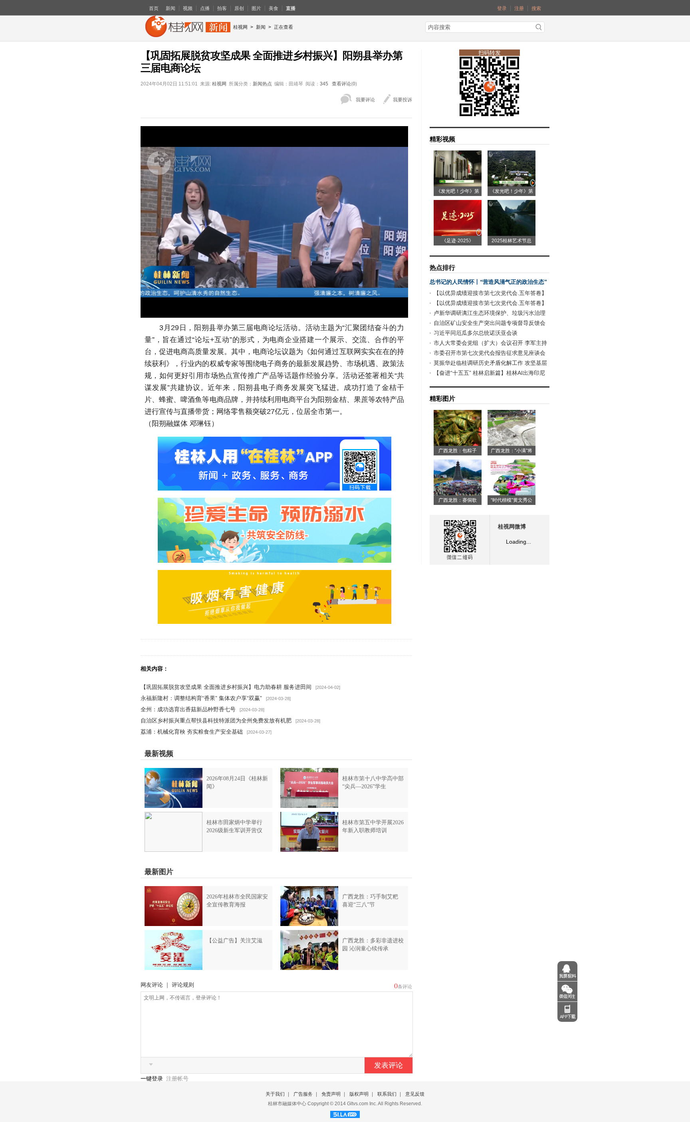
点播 (205, 8)
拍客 (222, 8)
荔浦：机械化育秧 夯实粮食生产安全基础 (192, 731)
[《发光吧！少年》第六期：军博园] (458, 183)
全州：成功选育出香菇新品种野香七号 (188, 709)
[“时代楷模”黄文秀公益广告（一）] (511, 492)
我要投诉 (402, 100)
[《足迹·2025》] (458, 233)
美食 (273, 8)
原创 (239, 8)
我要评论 (365, 100)
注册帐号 (177, 1078)
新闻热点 (262, 84)
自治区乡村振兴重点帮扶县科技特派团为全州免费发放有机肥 (216, 720)
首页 (154, 8)
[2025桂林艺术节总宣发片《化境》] (511, 233)
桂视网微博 (512, 527)
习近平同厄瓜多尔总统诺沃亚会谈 (476, 333)
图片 (256, 8)
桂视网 (240, 27)
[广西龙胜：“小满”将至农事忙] (511, 443)
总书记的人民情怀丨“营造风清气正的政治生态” (488, 282)
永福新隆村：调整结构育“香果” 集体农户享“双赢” (201, 698)
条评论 (405, 986)
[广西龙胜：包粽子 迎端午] (458, 443)
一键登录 (153, 1078)
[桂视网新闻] (187, 34)
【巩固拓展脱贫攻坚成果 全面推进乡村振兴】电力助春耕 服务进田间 (226, 687)
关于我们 (275, 1094)
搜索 (536, 8)
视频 (187, 8)
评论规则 (183, 985)
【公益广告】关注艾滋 (234, 941)
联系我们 (387, 1094)
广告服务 (303, 1094)
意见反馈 (414, 1094)
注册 (519, 8)
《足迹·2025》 (458, 240)
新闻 (170, 8)
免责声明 (331, 1094)
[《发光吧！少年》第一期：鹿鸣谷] (511, 183)
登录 (502, 8)
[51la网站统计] (345, 1113)
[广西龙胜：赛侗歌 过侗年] (458, 492)
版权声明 (359, 1094)
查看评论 (341, 84)
